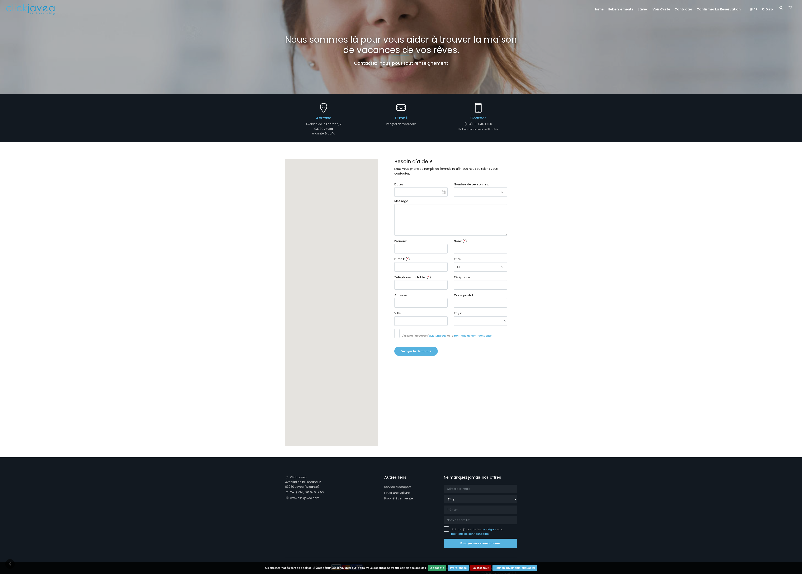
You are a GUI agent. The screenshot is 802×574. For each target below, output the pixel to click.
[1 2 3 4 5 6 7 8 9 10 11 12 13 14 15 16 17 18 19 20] (480, 192)
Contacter (683, 9)
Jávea (642, 9)
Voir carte (661, 9)
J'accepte (437, 568)
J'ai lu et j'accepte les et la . (477, 531)
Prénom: (400, 241)
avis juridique (438, 336)
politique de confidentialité (473, 336)
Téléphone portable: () (412, 277)
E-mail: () (402, 259)
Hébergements (620, 9)
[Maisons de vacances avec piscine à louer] (30, 9)
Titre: (457, 259)
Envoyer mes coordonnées (480, 543)
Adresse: (400, 295)
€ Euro (767, 9)
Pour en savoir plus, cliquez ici (515, 568)
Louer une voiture (397, 493)
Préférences (458, 568)
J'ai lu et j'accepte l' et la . (447, 336)
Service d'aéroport (397, 487)
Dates (398, 184)
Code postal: (464, 295)
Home (599, 9)
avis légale (488, 529)
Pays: (458, 313)
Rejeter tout (480, 568)
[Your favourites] (790, 9)
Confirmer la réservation (719, 9)
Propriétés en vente (398, 498)
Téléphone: (462, 277)
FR (756, 9)
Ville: (397, 313)
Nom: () (460, 241)
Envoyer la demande (416, 351)
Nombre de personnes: (471, 184)
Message (401, 201)
